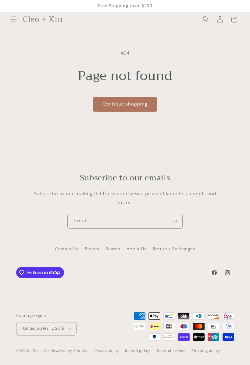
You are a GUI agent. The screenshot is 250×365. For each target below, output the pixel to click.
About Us (137, 249)
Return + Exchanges (174, 249)
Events (92, 249)
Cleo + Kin (40, 351)
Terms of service (170, 351)
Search (112, 249)
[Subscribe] (175, 221)
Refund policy (137, 351)
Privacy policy (106, 351)
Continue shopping (125, 104)
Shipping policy (205, 351)
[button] (13, 19)
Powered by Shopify (69, 351)
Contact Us (67, 249)
